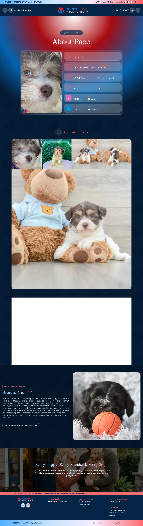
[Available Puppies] (10, 10)
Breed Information (114, 501)
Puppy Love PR (17, 493)
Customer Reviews (84, 501)
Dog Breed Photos (49, 493)
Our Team (81, 507)
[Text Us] (137, 10)
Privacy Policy (117, 523)
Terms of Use (97, 523)
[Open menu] (5, 10)
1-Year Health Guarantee (117, 510)
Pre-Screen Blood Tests (116, 513)
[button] (125, 2)
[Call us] (132, 10)
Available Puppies (22, 10)
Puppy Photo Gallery (33, 493)
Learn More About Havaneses (19, 425)
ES (139, 2)
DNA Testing (113, 515)
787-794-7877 (122, 10)
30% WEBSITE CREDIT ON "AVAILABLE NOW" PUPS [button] (22, 2)
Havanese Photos (64, 493)
